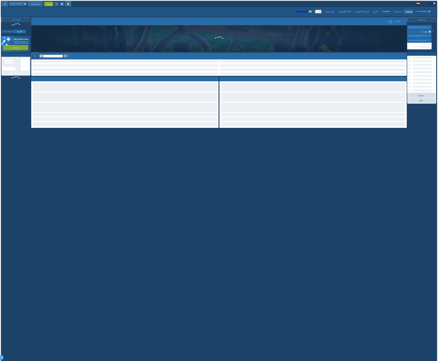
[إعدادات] (24, 4)
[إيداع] (56, 4)
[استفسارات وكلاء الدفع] (62, 4)
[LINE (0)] (404, 21)
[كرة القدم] (400, 21)
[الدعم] (5, 4)
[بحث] (33, 21)
